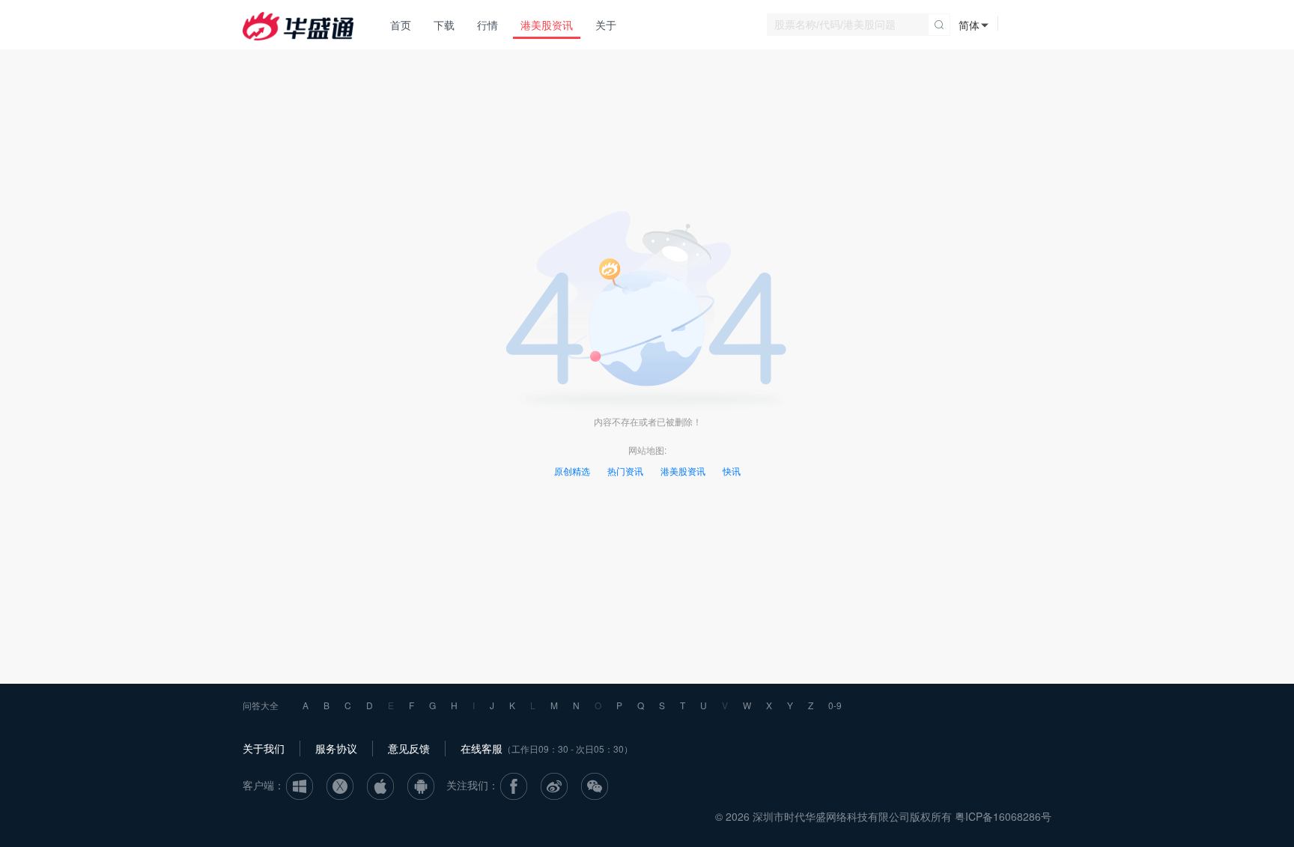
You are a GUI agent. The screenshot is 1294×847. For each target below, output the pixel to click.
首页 (400, 24)
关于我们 (264, 748)
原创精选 (572, 470)
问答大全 (261, 705)
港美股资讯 (546, 24)
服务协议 (336, 748)
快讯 (732, 470)
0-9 (835, 705)
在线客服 (481, 748)
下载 (444, 24)
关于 (605, 24)
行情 (487, 24)
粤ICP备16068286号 (1003, 816)
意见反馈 (409, 748)
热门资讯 (625, 470)
